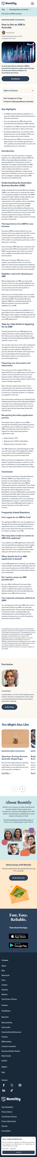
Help (3, 1072)
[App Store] (18, 936)
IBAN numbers (7, 1041)
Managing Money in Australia (22, 101)
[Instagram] (20, 1085)
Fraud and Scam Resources (11, 1032)
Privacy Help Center (9, 1121)
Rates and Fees (7, 1022)
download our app (24, 820)
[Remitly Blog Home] (9, 3)
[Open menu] (32, 3)
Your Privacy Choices (9, 999)
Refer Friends (6, 1056)
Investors (5, 989)
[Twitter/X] (12, 1085)
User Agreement (7, 1107)
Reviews (4, 994)
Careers (4, 985)
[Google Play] (18, 945)
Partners (5, 1037)
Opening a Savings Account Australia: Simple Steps (14, 757)
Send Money (15, 79)
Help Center (18, 822)
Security (5, 1126)
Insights (4, 1060)
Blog (3, 970)
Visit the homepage (10, 820)
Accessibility (6, 1131)
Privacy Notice (7, 1112)
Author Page (9, 707)
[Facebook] (4, 1085)
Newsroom (5, 975)
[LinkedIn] (4, 1090)
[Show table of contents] (32, 90)
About (4, 966)
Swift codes (6, 1027)
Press (3, 980)
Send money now (18, 878)
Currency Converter (9, 1046)
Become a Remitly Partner (11, 1051)
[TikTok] (12, 1090)
